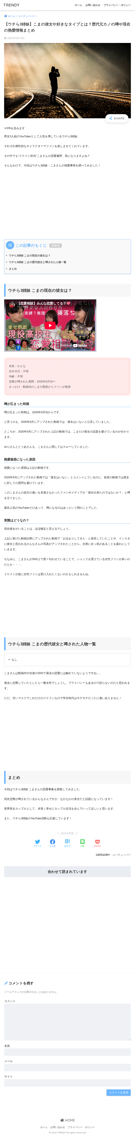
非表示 (55, 245)
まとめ (13, 268)
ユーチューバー (121, 854)
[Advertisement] (67, 206)
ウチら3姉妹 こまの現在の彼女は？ (30, 255)
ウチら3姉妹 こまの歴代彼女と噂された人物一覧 (37, 262)
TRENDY (11, 5)
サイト (8, 1076)
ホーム (78, 5)
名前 (7, 1045)
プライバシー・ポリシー (117, 5)
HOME (69, 1120)
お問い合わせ (92, 5)
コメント (9, 1001)
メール (8, 1061)
